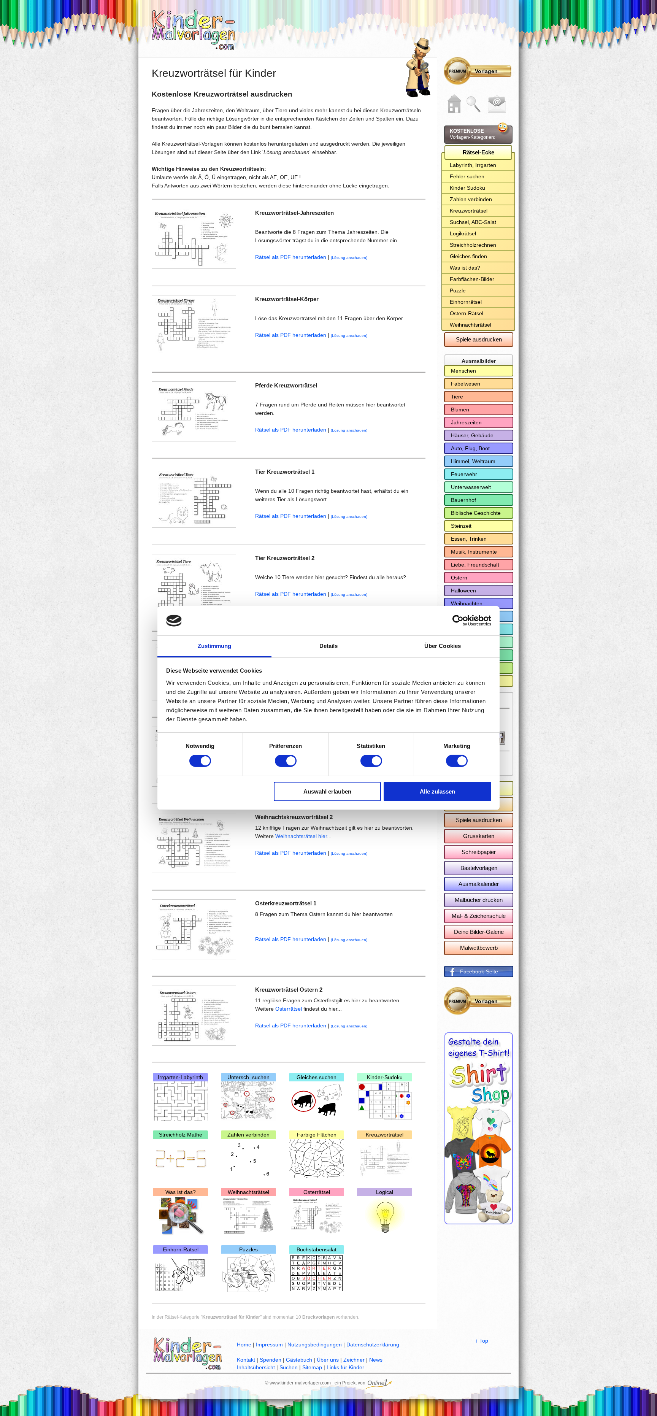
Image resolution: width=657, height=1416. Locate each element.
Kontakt (246, 1360)
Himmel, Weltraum (473, 461)
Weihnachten (466, 603)
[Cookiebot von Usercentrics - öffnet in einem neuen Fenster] (458, 620)
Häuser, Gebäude (472, 435)
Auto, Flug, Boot (470, 448)
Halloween (463, 590)
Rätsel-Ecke (478, 152)
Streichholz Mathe (180, 1135)
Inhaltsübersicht (256, 1367)
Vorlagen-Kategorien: (472, 134)
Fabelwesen (465, 384)
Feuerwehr (464, 474)
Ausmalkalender (479, 884)
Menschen (463, 371)
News (375, 1360)
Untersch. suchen (248, 1077)
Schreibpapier (479, 852)
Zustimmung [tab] (215, 646)
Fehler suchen (467, 176)
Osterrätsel (289, 1009)
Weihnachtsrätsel (248, 1192)
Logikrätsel (463, 233)
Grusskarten (478, 836)
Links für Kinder (345, 1367)
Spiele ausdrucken (479, 339)
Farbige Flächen (316, 1135)
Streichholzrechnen (473, 245)
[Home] (454, 103)
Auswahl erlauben (327, 791)
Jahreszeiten (466, 422)
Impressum (269, 1344)
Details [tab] (328, 646)
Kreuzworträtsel (384, 1135)
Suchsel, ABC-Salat (473, 222)
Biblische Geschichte (476, 513)
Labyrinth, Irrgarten (473, 165)
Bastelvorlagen (478, 868)
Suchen (288, 1367)
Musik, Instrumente (474, 552)
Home (244, 1344)
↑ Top (481, 1341)
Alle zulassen (437, 791)
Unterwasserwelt (471, 487)
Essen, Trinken (469, 539)
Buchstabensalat (316, 1249)
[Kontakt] (497, 104)
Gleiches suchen (316, 1077)
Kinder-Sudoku (385, 1077)
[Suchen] (474, 104)
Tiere (457, 397)
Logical (384, 1192)
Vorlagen (486, 71)
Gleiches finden (468, 256)
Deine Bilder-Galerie (479, 932)
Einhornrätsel (466, 302)
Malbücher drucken (479, 900)
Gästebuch (299, 1360)
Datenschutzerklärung (372, 1344)
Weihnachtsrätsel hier (301, 836)
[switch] (286, 761)
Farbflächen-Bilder (472, 279)
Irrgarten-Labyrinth (180, 1077)
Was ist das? (180, 1192)
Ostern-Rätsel (466, 313)
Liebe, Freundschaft (475, 565)
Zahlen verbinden (248, 1135)
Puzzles (248, 1249)
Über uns (328, 1360)
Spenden (270, 1360)
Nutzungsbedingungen (314, 1344)
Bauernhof (463, 500)
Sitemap (312, 1367)
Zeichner (354, 1360)
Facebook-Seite (479, 971)
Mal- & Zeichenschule (479, 916)
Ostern (459, 578)
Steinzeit (461, 526)
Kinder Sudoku (467, 188)
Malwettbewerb (479, 948)
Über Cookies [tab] (442, 646)
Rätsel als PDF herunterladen (290, 257)
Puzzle (458, 290)
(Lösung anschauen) (349, 258)
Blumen (460, 409)
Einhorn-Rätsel (180, 1249)
